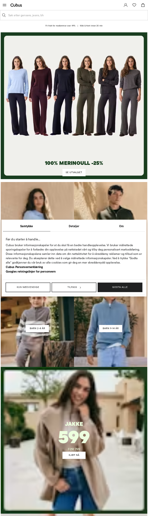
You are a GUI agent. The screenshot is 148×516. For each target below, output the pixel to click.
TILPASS (72, 287)
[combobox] (76, 15)
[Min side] (125, 5)
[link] (125, 5)
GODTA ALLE (120, 287)
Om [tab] (121, 226)
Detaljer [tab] (74, 226)
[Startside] (17, 5)
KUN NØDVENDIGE (28, 287)
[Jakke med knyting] (74, 428)
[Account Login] (70, 28)
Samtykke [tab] (26, 226)
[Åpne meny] (4, 5)
